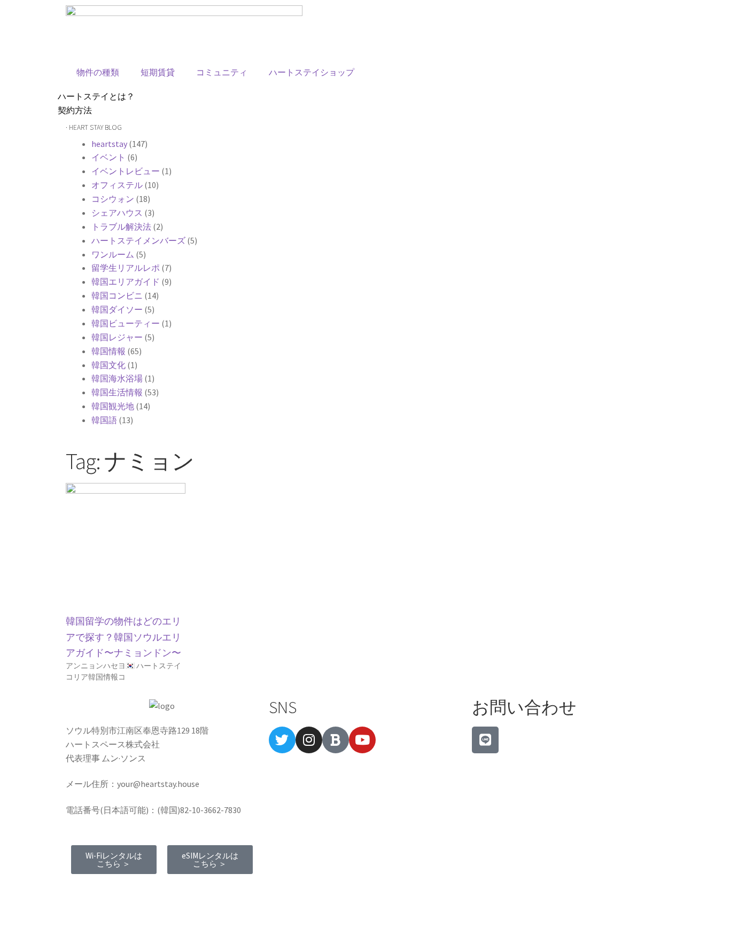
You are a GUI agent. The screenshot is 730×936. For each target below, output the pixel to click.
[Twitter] (282, 740)
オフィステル (117, 185)
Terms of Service (101, 891)
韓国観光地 (112, 406)
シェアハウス (117, 212)
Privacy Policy (168, 891)
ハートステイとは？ (96, 96)
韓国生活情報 (117, 392)
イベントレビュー (125, 171)
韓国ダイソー (117, 309)
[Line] (485, 740)
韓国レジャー (117, 337)
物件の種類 (97, 72)
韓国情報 (108, 351)
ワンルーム (112, 254)
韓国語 (104, 420)
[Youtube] (362, 740)
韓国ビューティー (125, 323)
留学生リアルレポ (125, 267)
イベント (108, 157)
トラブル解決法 (121, 226)
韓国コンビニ (117, 295)
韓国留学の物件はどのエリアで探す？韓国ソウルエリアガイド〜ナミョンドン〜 (123, 636)
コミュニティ (221, 72)
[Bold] (335, 740)
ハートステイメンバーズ (138, 240)
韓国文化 (108, 365)
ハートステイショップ (311, 72)
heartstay (109, 143)
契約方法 (75, 110)
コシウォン (112, 198)
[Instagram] (309, 740)
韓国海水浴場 (117, 378)
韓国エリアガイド (125, 281)
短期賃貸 (158, 72)
